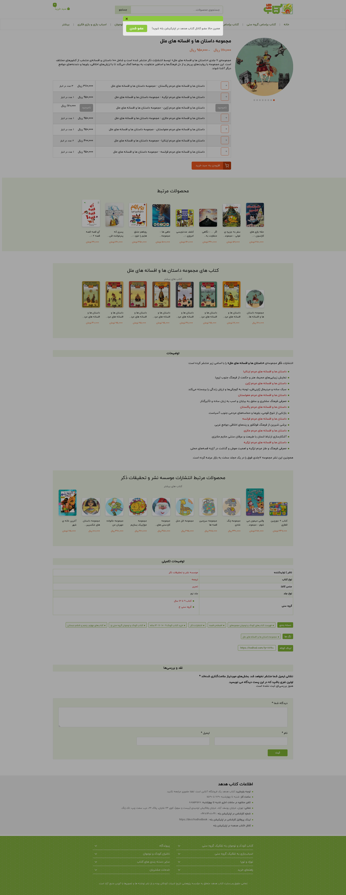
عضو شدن (137, 28)
